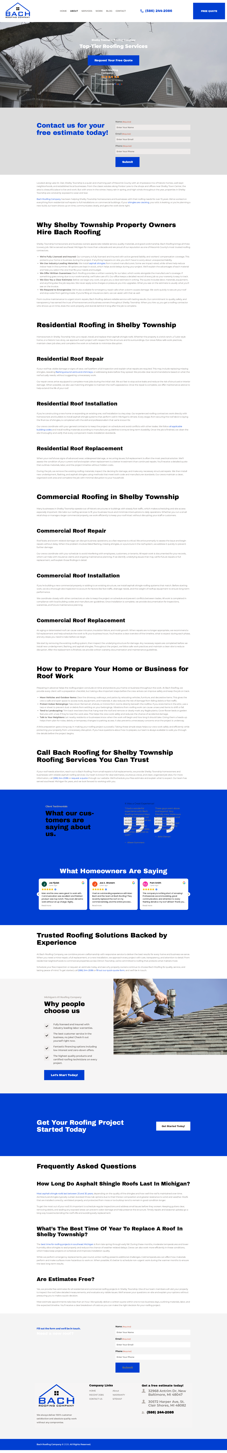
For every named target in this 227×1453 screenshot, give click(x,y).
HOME (92, 1391)
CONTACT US (95, 1399)
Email (123, 134)
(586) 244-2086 (160, 1412)
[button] (188, 894)
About (116, 1391)
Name (123, 121)
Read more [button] (46, 905)
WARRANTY (119, 1395)
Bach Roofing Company (109, 71)
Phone (123, 146)
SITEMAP (117, 1399)
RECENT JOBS (96, 1395)
